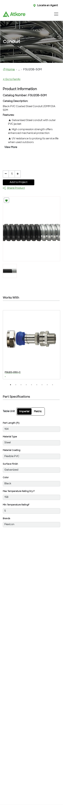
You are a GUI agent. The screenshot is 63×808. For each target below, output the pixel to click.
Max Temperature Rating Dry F (19, 491)
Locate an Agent (47, 5)
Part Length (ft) (11, 423)
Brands (6, 519)
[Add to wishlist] (6, 200)
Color (6, 478)
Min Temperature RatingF (16, 505)
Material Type (10, 437)
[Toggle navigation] (56, 14)
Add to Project (18, 182)
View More (10, 147)
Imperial (24, 411)
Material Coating (11, 450)
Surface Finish (10, 464)
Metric (38, 411)
